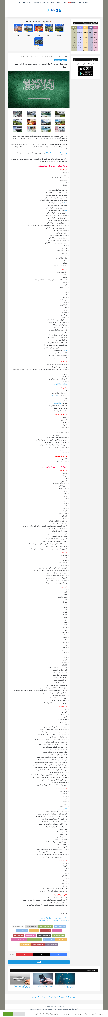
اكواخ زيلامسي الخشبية (60, 926)
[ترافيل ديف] (54, 10)
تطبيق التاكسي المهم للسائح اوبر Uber (44, 986)
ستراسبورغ (79, 32)
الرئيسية (63, 56)
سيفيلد (90, 47)
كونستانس (85, 50)
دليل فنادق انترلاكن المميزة (45, 926)
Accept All (7, 1014)
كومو (95, 39)
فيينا (91, 34)
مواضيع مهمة (74, 2)
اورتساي (95, 47)
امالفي (95, 50)
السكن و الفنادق (55, 2)
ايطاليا (95, 27)
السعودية (57, 60)
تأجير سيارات (34, 997)
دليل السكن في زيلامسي (38, 944)
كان (80, 47)
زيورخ (74, 32)
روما (95, 29)
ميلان (18, 35)
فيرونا (95, 34)
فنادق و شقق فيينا (34, 930)
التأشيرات (36, 2)
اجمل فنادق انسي (57, 930)
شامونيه (80, 39)
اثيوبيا (65, 210)
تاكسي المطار (55, 997)
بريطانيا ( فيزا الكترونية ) (60, 384)
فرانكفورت (85, 32)
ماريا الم (91, 50)
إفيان (80, 37)
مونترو (74, 39)
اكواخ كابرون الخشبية (61, 939)
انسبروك (91, 42)
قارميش (85, 42)
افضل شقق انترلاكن (25, 944)
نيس (80, 50)
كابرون (90, 32)
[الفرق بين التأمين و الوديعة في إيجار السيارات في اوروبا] (20, 979)
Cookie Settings (19, 1014)
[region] (54, 1013)
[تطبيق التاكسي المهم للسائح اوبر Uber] (43, 979)
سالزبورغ (91, 37)
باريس (28, 35)
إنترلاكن (38, 48)
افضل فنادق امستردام (48, 939)
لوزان (74, 37)
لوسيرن (74, 34)
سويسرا (74, 27)
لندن (39, 35)
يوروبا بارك (85, 39)
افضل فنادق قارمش (18, 935)
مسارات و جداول (26, 2)
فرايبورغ (85, 34)
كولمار (80, 44)
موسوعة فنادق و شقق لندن (35, 939)
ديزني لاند (80, 42)
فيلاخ (91, 44)
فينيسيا (95, 37)
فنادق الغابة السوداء (45, 930)
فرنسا (80, 27)
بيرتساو (90, 39)
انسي (80, 34)
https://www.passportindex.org (56, 153)
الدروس (58, 56)
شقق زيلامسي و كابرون (52, 944)
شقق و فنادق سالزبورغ (31, 926)
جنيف (74, 42)
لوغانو (74, 50)
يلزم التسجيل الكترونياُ (54, 395)
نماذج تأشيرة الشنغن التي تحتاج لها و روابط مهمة (53, 920)
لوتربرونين (74, 44)
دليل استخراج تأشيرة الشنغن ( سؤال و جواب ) (53, 918)
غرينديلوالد (74, 47)
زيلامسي (49, 35)
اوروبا (63, 2)
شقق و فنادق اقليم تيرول (58, 935)
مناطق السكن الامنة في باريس (18, 939)
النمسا (90, 27)
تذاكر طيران (64, 997)
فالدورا (95, 44)
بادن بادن (85, 44)
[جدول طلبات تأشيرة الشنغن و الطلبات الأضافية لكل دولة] (65, 979)
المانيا (85, 27)
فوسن (85, 47)
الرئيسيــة (85, 2)
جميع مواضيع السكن (30, 935)
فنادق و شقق (73, 997)
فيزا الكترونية (58, 403)
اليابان (65, 350)
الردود (39, 962)
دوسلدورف (85, 37)
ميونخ (85, 29)
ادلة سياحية (45, 2)
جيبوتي (65, 202)
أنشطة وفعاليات (44, 997)
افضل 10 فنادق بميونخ (22, 930)
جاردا (95, 42)
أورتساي (59, 35)
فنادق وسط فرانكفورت (18, 926)
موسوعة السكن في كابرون (44, 935)
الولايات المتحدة (62, 809)
